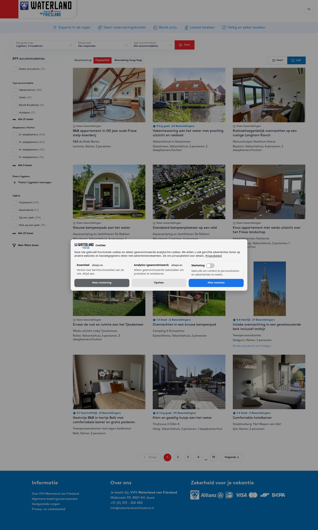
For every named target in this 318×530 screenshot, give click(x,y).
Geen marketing (101, 283)
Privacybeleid (213, 256)
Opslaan (159, 283)
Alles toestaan (216, 283)
